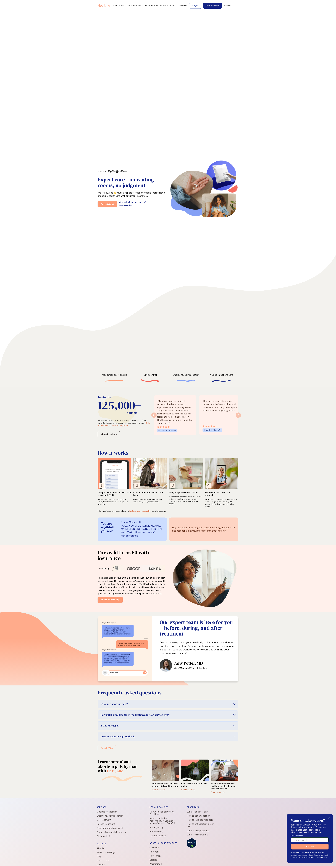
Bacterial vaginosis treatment (112, 832)
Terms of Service (157, 835)
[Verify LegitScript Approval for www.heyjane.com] (191, 843)
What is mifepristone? (198, 830)
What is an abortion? (197, 812)
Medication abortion (107, 812)
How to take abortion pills (200, 820)
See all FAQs (107, 748)
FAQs (99, 856)
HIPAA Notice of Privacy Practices (161, 813)
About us (101, 848)
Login (195, 5)
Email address (297, 836)
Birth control (103, 836)
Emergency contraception (110, 816)
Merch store (103, 860)
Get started (212, 5)
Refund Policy (156, 831)
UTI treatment (104, 820)
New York (154, 852)
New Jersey (155, 856)
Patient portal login (106, 852)
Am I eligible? (107, 204)
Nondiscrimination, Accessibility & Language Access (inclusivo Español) (162, 821)
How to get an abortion (198, 816)
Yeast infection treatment (110, 828)
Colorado (154, 860)
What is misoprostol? (197, 834)
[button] (119, 5)
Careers (101, 864)
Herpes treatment (106, 824)
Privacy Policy (156, 827)
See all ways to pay (110, 599)
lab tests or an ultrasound (139, 511)
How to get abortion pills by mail (200, 825)
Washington (155, 864)
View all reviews (109, 434)
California (154, 847)
